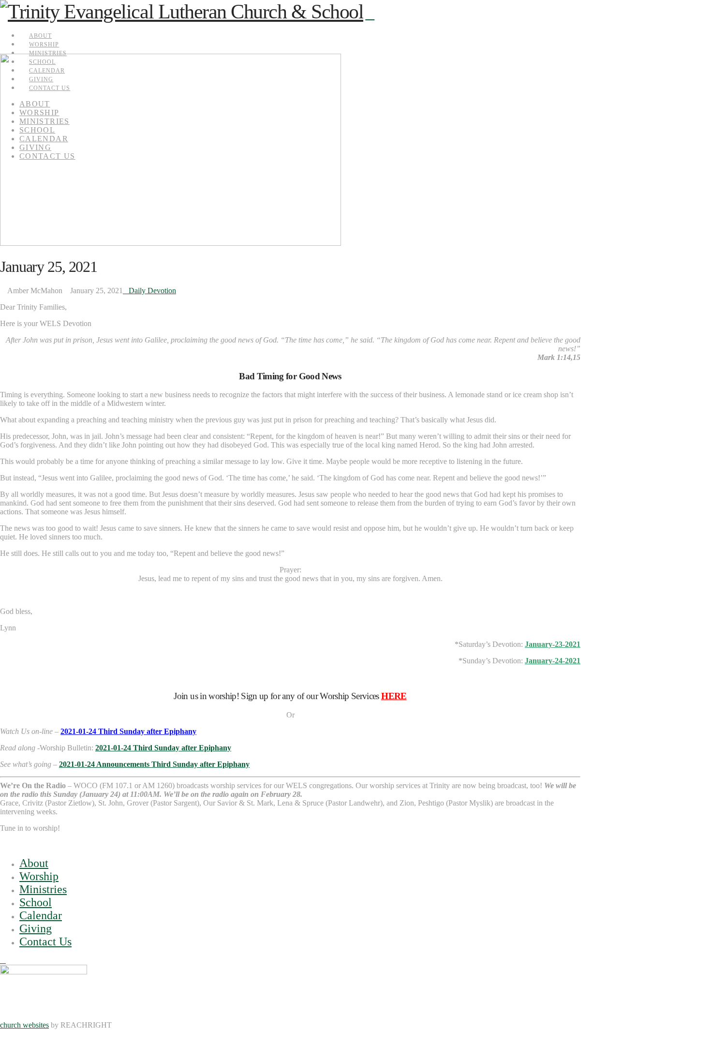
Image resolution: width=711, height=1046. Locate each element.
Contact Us (45, 941)
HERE (393, 696)
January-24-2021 (552, 661)
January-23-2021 (552, 644)
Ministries (43, 889)
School (35, 902)
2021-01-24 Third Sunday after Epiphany (128, 731)
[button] (369, 14)
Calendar (40, 915)
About (33, 863)
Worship (39, 876)
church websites (24, 1025)
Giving (35, 928)
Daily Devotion (152, 290)
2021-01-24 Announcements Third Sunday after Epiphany (154, 764)
